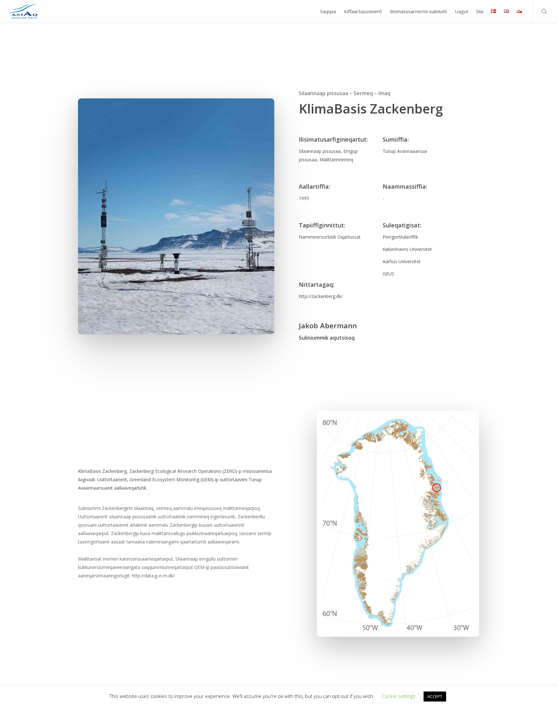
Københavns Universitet (407, 249)
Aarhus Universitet (402, 261)
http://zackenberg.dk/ (321, 296)
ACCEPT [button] (434, 696)
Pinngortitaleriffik (400, 237)
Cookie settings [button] (398, 696)
